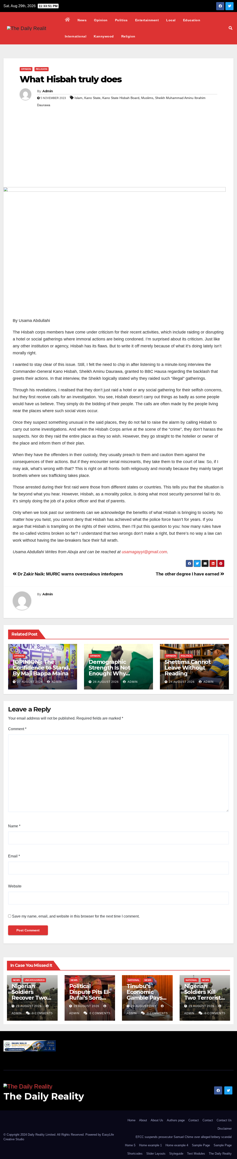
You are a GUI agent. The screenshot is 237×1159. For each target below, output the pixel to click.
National (134, 980)
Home (131, 1120)
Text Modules (196, 1153)
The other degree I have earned (188, 574)
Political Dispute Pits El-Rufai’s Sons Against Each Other (89, 998)
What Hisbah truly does (71, 79)
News (82, 20)
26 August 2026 (106, 681)
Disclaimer (225, 1128)
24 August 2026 (182, 681)
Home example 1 (150, 1145)
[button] (230, 28)
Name (14, 826)
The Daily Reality (43, 1096)
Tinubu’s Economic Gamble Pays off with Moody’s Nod (144, 998)
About (143, 1120)
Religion (128, 36)
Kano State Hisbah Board (120, 98)
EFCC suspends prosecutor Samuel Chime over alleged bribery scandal (184, 1137)
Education (191, 20)
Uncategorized (35, 980)
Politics (121, 20)
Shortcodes (135, 1153)
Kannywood (104, 36)
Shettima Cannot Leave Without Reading (188, 667)
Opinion (101, 20)
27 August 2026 (30, 681)
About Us (157, 1120)
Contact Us (224, 1120)
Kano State (92, 98)
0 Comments (42, 1013)
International (76, 36)
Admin (47, 91)
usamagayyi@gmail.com (144, 552)
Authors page (176, 1120)
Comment (17, 729)
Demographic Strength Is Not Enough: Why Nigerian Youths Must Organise (118, 673)
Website (15, 886)
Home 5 (130, 1145)
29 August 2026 (29, 1006)
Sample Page (201, 1145)
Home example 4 (176, 1145)
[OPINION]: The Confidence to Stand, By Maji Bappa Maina (41, 667)
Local (171, 20)
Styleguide (176, 1153)
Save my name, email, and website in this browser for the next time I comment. (76, 916)
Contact (193, 1120)
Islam (78, 98)
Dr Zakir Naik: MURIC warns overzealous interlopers (70, 574)
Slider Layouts (155, 1153)
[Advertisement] (118, 152)
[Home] (67, 20)
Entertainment (147, 20)
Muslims (147, 98)
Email (14, 856)
